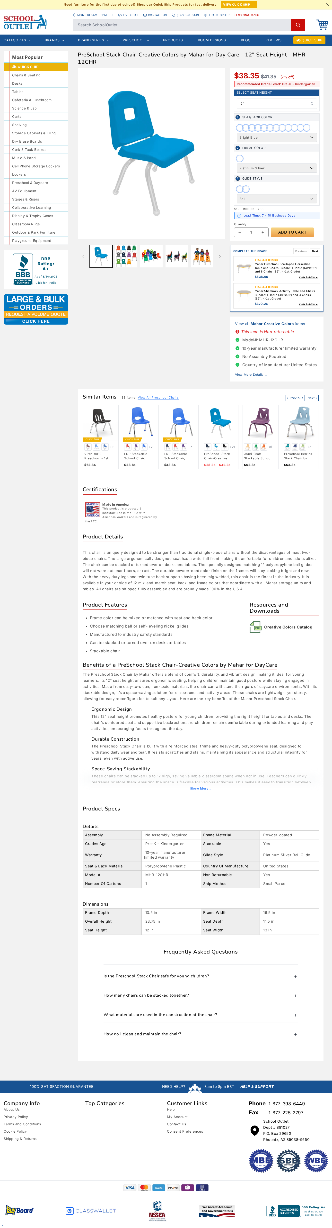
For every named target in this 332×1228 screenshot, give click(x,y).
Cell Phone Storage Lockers (36, 166)
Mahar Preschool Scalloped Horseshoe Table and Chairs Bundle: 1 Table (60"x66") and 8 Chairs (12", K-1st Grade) (286, 267)
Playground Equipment (31, 240)
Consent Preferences (185, 1131)
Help (171, 1109)
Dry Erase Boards (27, 141)
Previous (301, 251)
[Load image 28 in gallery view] (202, 256)
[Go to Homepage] (36, 22)
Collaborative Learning (31, 207)
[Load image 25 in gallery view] (126, 256)
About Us (12, 1109)
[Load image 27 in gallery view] (176, 256)
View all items (270, 323)
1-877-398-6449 (287, 1104)
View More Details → (251, 374)
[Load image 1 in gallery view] (101, 256)
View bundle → (308, 276)
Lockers (19, 174)
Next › (312, 398)
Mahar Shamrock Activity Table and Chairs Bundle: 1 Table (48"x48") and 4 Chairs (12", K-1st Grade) (285, 294)
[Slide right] (220, 256)
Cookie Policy (15, 1131)
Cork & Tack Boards (29, 149)
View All (158, 397)
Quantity (240, 224)
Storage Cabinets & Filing (34, 133)
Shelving (19, 125)
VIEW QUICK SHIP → (238, 4)
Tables (18, 92)
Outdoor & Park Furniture (33, 232)
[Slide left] (83, 256)
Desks (17, 83)
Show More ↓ (200, 788)
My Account (177, 1117)
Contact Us (176, 1124)
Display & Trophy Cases (32, 216)
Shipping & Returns (20, 1139)
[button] (322, 25)
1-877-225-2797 (286, 1113)
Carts (16, 116)
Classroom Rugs (26, 224)
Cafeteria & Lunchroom (32, 100)
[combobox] (189, 25)
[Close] (327, 4)
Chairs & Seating (26, 75)
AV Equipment (24, 191)
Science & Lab (24, 108)
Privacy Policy (16, 1117)
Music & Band (24, 158)
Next (315, 251)
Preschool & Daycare (30, 183)
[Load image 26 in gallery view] (151, 256)
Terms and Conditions (22, 1124)
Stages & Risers (25, 199)
